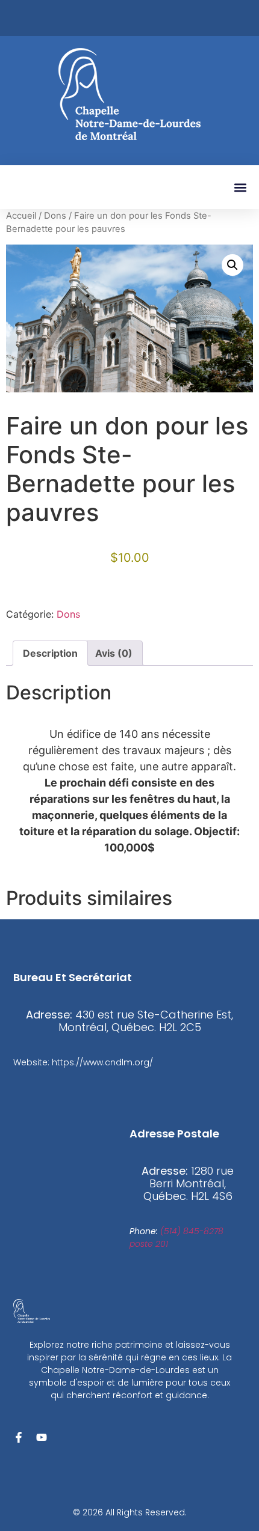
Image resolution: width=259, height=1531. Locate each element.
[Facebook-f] (18, 1437)
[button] (240, 187)
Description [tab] (50, 653)
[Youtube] (41, 1437)
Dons (55, 215)
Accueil (21, 215)
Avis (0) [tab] (114, 653)
